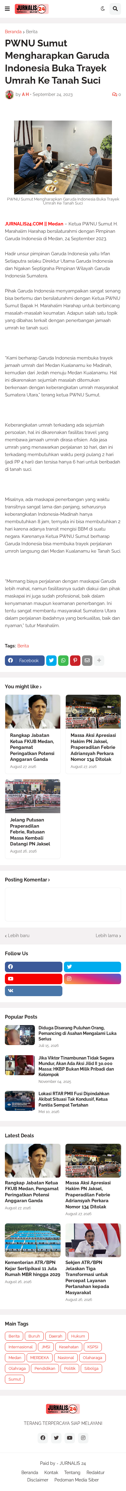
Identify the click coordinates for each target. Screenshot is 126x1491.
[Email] (87, 660)
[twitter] (92, 967)
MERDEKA (39, 1357)
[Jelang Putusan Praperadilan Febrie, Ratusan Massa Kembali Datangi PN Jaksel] (32, 796)
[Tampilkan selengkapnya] (99, 660)
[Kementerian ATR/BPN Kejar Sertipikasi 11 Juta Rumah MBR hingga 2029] (33, 1240)
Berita (32, 32)
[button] (7, 9)
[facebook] (33, 967)
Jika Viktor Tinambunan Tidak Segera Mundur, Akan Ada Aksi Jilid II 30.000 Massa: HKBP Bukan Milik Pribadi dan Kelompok (76, 1066)
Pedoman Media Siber (76, 1479)
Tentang (72, 1472)
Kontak (51, 1472)
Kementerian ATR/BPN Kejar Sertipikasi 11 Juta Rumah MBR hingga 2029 (32, 1268)
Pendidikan (45, 1368)
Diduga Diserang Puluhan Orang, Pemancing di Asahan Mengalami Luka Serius (78, 1033)
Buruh (34, 1336)
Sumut (15, 1379)
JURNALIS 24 (73, 1463)
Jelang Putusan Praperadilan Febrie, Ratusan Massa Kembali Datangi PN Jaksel (30, 832)
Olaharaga (92, 1357)
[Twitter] (51, 660)
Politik (70, 1368)
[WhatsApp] (63, 660)
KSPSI (92, 1347)
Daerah (55, 1336)
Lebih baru (18, 935)
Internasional (21, 1347)
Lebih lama (107, 935)
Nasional (66, 1357)
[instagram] (92, 979)
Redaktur (96, 1472)
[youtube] (33, 979)
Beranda (13, 32)
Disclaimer (37, 1479)
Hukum (78, 1336)
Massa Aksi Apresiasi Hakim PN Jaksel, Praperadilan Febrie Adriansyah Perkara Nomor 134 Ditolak (93, 747)
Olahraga (17, 1368)
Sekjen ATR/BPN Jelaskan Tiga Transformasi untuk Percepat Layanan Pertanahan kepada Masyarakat (87, 1277)
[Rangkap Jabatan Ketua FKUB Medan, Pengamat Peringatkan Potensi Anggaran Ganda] (32, 712)
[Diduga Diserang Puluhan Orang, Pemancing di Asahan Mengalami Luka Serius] (20, 1035)
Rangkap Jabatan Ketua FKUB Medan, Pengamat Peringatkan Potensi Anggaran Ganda (32, 747)
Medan (15, 1357)
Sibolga (91, 1368)
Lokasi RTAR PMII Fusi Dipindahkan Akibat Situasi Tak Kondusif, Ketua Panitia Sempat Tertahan (74, 1099)
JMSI (46, 1347)
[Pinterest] (75, 660)
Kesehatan (69, 1347)
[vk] (33, 991)
